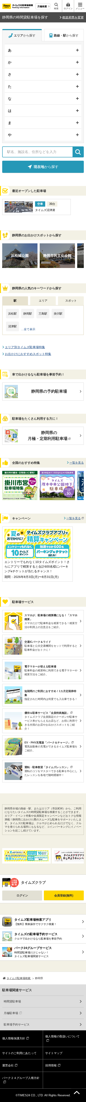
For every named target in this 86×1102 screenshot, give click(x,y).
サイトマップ (53, 1053)
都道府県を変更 (73, 17)
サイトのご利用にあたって (19, 1053)
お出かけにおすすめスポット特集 (28, 354)
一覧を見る (76, 462)
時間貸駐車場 (12, 1001)
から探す (25, 35)
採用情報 (51, 1065)
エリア (43, 300)
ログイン (22, 895)
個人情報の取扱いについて (62, 1036)
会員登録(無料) (63, 895)
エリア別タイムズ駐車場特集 (25, 347)
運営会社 (8, 1065)
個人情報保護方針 (13, 1038)
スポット (71, 300)
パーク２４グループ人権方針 (20, 1078)
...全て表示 (28, 329)
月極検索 (42, 6)
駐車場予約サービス (17, 1024)
